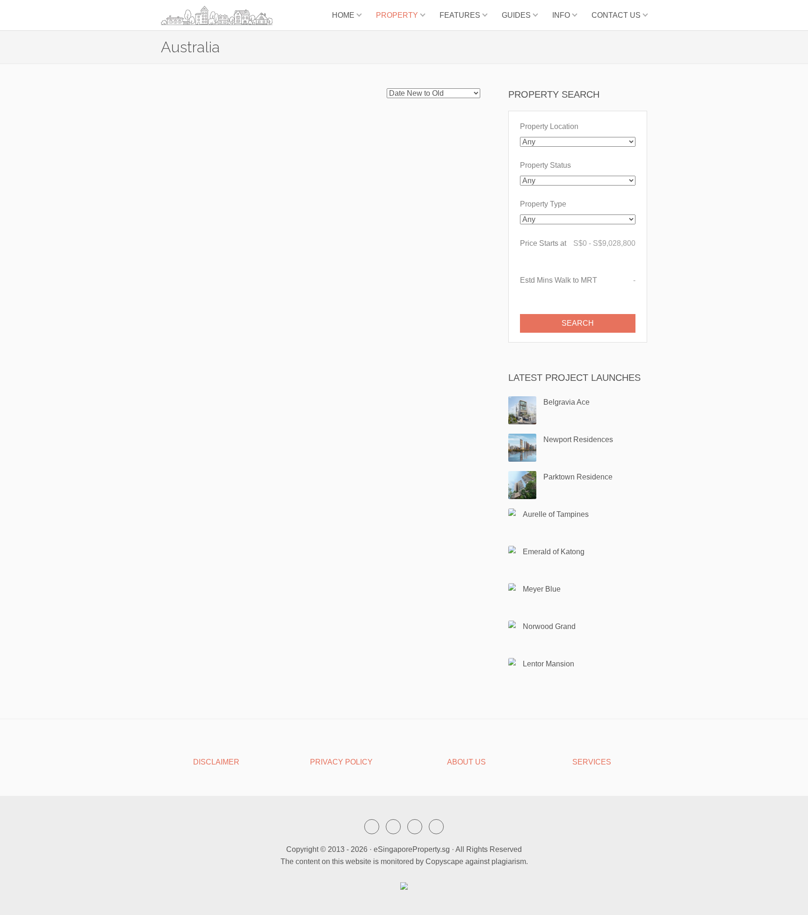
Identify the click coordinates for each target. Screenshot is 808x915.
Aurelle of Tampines (556, 514)
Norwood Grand (549, 626)
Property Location (549, 126)
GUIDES (516, 15)
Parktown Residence (578, 477)
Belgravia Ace (566, 402)
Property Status (545, 165)
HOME (343, 15)
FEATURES (460, 15)
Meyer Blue (542, 589)
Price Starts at (577, 243)
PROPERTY (397, 15)
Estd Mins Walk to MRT (577, 280)
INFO (561, 15)
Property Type (543, 204)
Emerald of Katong (553, 552)
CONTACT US (616, 15)
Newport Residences (578, 439)
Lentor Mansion (548, 664)
